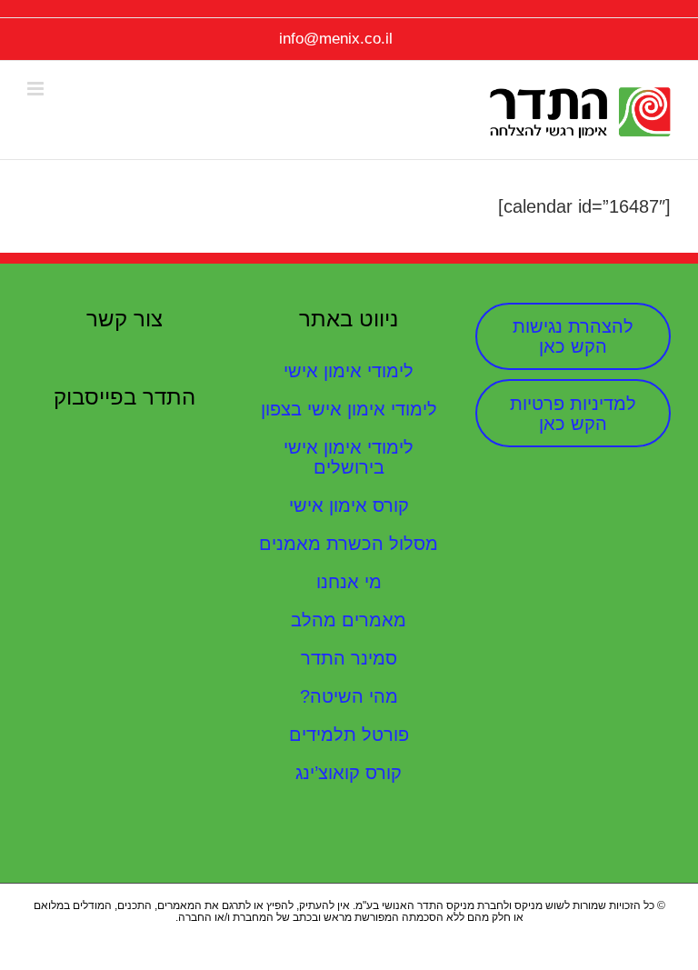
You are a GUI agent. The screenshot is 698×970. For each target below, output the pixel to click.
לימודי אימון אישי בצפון (349, 409)
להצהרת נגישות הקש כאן (573, 336)
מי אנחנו (349, 582)
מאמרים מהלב (348, 620)
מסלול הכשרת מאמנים (348, 544)
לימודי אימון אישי (349, 371)
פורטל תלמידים (349, 735)
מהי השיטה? (349, 696)
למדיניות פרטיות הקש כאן (573, 414)
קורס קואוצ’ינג (348, 773)
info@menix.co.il (336, 38)
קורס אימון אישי (349, 505)
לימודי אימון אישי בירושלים (349, 457)
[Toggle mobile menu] (36, 88)
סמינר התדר (349, 658)
